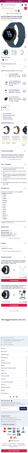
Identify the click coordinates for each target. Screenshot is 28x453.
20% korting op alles (10, 1)
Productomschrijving (7, 151)
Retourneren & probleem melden (8, 368)
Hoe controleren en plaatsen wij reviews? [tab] (12, 251)
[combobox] (14, 8)
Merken (2, 370)
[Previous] (2, 35)
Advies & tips (4, 373)
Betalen (3, 365)
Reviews (3, 243)
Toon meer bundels (14, 311)
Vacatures (3, 384)
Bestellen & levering (5, 363)
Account (3, 360)
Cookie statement (20, 443)
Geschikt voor (5, 188)
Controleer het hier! (9, 222)
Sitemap (15, 445)
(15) (10, 141)
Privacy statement (12, 443)
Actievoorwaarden (5, 375)
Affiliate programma (5, 387)
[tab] (14, 122)
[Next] (25, 35)
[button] (14, 59)
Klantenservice (4, 357)
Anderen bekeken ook (7, 123)
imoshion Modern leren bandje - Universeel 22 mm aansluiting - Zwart (6, 138)
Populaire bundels (6, 257)
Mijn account (22, 5)
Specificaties (5, 227)
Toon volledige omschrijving (14, 159)
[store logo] (10, 5)
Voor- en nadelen (6, 164)
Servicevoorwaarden (4, 412)
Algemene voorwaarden (7, 445)
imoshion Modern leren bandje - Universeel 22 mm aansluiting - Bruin (16, 138)
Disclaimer (5, 443)
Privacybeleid (17, 411)
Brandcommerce (4, 393)
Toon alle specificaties (14, 238)
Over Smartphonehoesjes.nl (7, 382)
